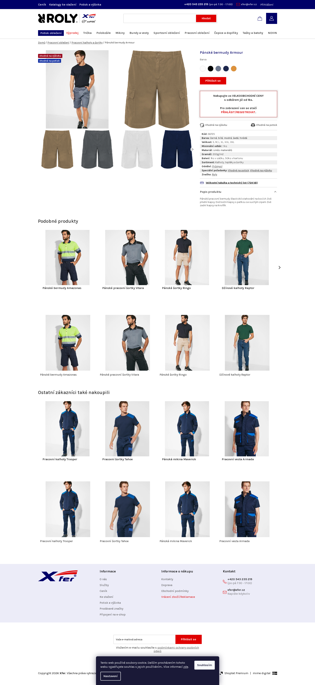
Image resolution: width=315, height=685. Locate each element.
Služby (104, 585)
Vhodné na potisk (238, 170)
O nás (103, 579)
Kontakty (167, 579)
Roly (214, 174)
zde (185, 666)
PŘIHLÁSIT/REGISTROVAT (238, 112)
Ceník (42, 4)
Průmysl (217, 166)
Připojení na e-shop (113, 614)
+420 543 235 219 (196, 4)
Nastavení (111, 676)
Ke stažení (106, 597)
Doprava (166, 585)
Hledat (206, 18)
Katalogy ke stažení (62, 4)
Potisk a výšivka (90, 4)
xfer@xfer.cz (249, 4)
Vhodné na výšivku (261, 170)
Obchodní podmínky (174, 591)
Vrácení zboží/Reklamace (178, 597)
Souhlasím (204, 665)
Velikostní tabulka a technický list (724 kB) (232, 182)
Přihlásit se (213, 80)
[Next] (192, 149)
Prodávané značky (111, 608)
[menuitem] (51, 33)
